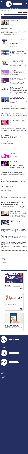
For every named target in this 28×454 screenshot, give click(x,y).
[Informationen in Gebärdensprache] (26, 2)
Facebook (3, 371)
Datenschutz (3, 376)
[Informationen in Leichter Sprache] (26, 3)
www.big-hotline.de (4, 357)
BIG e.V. (2, 348)
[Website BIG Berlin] (10, 342)
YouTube (3, 373)
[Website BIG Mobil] (10, 365)
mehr (21, 288)
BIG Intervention (3, 345)
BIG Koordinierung (4, 346)
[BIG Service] (14, 4)
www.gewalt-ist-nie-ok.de (17, 327)
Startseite (2, 10)
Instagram (3, 372)
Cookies (3, 377)
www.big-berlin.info (4, 344)
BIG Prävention (3, 347)
